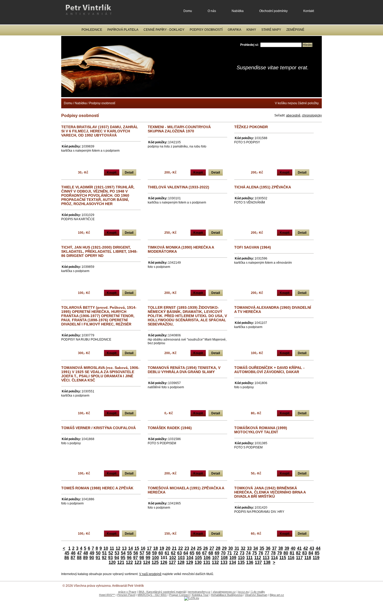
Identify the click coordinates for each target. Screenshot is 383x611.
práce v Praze (127, 591)
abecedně (293, 115)
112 (257, 558)
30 (230, 548)
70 (223, 553)
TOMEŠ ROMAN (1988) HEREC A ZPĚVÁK (97, 488)
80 (285, 553)
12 (118, 548)
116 (291, 558)
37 (274, 548)
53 (117, 553)
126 (163, 562)
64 (185, 553)
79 (279, 553)
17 (149, 548)
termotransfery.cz (199, 591)
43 (312, 548)
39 (287, 548)
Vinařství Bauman (256, 594)
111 (249, 558)
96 (129, 558)
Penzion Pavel (126, 594)
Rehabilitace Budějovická (227, 594)
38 (280, 548)
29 (224, 548)
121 (120, 562)
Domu (187, 11)
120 (112, 562)
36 (268, 548)
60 (160, 553)
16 (143, 548)
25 (199, 548)
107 (215, 558)
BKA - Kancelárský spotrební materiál (162, 591)
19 (161, 548)
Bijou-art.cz (277, 594)
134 (232, 562)
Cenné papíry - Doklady (164, 30)
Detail (129, 172)
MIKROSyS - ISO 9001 (152, 594)
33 (249, 548)
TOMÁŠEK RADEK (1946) (170, 428)
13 (124, 548)
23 (186, 548)
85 (317, 553)
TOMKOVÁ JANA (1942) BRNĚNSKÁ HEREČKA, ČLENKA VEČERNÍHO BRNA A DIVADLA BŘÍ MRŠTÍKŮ (270, 492)
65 (192, 553)
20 (168, 548)
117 (299, 558)
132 (215, 562)
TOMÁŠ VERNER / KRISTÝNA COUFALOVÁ (98, 428)
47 (79, 553)
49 (92, 553)
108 (224, 558)
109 (232, 558)
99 (148, 558)
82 (298, 553)
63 (179, 553)
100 (155, 558)
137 (258, 562)
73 (242, 553)
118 (307, 558)
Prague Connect (179, 594)
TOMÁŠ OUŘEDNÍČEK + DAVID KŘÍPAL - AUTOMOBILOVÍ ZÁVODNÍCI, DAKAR (269, 370)
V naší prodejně (150, 574)
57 (142, 553)
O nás (212, 11)
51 (104, 553)
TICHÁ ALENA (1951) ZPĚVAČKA (262, 187)
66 (198, 553)
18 (155, 548)
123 (137, 562)
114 (274, 558)
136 (249, 562)
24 (193, 548)
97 (135, 558)
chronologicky (312, 115)
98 (141, 558)
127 (172, 562)
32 (243, 548)
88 (79, 558)
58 (148, 553)
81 (292, 553)
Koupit (111, 172)
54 (123, 553)
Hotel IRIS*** (107, 594)
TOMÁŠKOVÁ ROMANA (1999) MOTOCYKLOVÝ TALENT (260, 430)
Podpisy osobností (206, 30)
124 (146, 562)
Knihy (251, 30)
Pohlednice (92, 30)
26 (205, 548)
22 (180, 548)
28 (218, 548)
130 (198, 562)
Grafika (234, 30)
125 (155, 562)
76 (260, 553)
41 (299, 548)
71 (229, 553)
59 (154, 553)
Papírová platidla (122, 30)
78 (273, 553)
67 (204, 553)
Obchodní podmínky (273, 11)
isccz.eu (243, 591)
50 (98, 553)
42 (305, 548)
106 (207, 558)
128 (180, 562)
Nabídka (238, 11)
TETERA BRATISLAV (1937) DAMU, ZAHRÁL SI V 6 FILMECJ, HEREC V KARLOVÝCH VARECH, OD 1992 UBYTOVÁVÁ (99, 131)
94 (116, 558)
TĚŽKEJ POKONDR (251, 127)
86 (66, 558)
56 (135, 553)
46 (73, 553)
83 (304, 553)
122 (129, 562)
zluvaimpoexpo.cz (224, 591)
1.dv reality (258, 591)
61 (167, 553)
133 (223, 562)
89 (85, 558)
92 (104, 558)
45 (67, 553)
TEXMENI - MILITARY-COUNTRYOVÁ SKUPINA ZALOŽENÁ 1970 (179, 129)
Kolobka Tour (200, 594)
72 (235, 553)
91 (98, 558)
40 (293, 548)
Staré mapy (271, 30)
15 (136, 548)
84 (310, 553)
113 (266, 558)
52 (110, 553)
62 (173, 553)
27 (211, 548)
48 (85, 553)
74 (248, 553)
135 (241, 562)
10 (105, 548)
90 (91, 558)
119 (316, 558)
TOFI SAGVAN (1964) (252, 247)
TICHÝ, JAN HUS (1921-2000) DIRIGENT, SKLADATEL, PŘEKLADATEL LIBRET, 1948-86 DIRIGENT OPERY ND (99, 251)
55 (129, 553)
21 (174, 548)
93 (110, 558)
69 (217, 553)
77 (267, 553)
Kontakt (308, 11)
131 (206, 562)
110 (241, 558)
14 (130, 548)
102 (172, 558)
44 (318, 548)
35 (262, 548)
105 (198, 558)
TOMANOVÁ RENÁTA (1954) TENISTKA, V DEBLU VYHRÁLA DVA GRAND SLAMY (184, 370)
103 (181, 558)
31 (236, 548)
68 (210, 553)
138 (266, 562)
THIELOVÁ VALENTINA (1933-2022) (178, 187)
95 (123, 558)
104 (189, 558)
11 (112, 548)
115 (282, 558)
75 (254, 553)
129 (189, 562)
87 (73, 558)
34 (255, 548)
